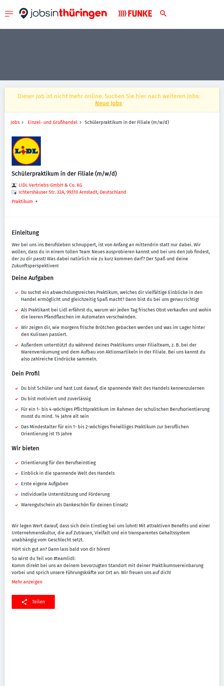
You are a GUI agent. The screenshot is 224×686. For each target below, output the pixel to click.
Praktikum (22, 201)
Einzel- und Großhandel (53, 122)
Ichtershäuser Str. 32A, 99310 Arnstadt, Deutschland (72, 192)
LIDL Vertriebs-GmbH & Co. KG (50, 185)
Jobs (15, 122)
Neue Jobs (108, 103)
